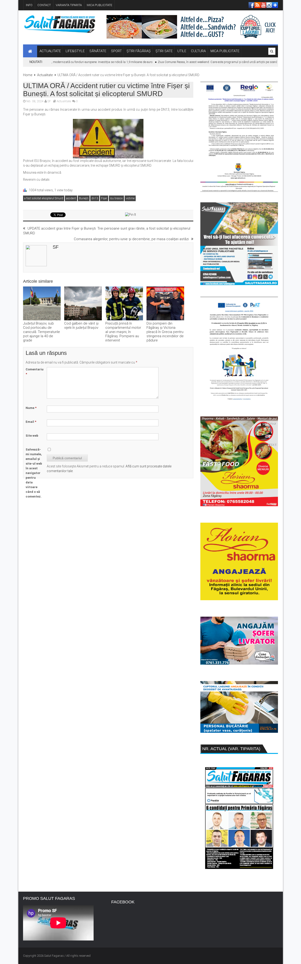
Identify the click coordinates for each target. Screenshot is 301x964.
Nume (31, 408)
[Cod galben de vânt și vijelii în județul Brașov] (83, 303)
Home (27, 75)
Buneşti (83, 198)
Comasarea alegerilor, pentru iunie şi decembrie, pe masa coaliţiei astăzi (131, 239)
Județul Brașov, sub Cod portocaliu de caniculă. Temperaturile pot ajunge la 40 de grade (41, 331)
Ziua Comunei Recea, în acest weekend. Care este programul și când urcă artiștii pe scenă (207, 62)
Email (31, 421)
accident (71, 198)
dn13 (94, 198)
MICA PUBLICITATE (99, 5)
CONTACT (44, 5)
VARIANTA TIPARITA (69, 5)
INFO (29, 5)
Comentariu (35, 372)
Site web (32, 435)
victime (130, 198)
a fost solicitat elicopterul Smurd (43, 198)
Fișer (104, 198)
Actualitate (45, 75)
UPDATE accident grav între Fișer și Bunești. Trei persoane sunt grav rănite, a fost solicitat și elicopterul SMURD (106, 230)
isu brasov (116, 198)
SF (49, 101)
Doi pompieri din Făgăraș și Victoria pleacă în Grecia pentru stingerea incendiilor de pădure (165, 331)
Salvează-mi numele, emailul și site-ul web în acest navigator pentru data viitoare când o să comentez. (34, 473)
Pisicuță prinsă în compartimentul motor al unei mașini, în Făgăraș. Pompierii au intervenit (123, 331)
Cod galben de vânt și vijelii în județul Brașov (81, 325)
